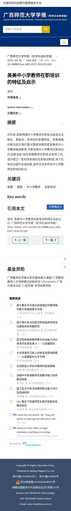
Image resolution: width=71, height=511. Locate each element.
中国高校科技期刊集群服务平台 (22, 3)
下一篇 (49, 240)
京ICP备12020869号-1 (24, 476)
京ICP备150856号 (49, 476)
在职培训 (50, 187)
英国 (10, 187)
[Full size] (65, 267)
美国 (19, 187)
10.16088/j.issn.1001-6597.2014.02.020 (29, 64)
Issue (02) (31, 60)
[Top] (65, 259)
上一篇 (21, 240)
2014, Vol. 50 (14, 60)
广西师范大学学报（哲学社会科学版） (30, 56)
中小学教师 (33, 187)
